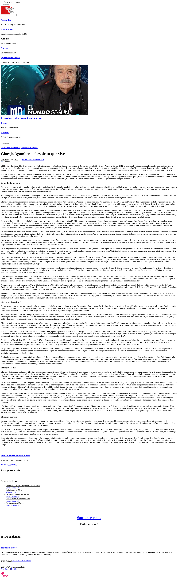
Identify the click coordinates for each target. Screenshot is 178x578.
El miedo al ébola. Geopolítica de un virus (21, 118)
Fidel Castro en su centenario (18, 499)
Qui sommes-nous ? (10, 57)
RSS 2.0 (14, 569)
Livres (4, 123)
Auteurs (5, 132)
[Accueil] (7, 15)
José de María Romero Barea (33, 160)
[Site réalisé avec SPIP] (4, 576)
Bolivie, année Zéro (14, 490)
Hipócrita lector (8, 547)
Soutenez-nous (89, 517)
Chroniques (7, 29)
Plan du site (5, 569)
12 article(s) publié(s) (9, 464)
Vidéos (4, 48)
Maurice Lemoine (12, 492)
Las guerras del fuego (14, 503)
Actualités (6, 20)
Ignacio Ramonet (12, 488)
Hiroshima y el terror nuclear (18, 494)
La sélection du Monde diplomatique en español (19, 148)
